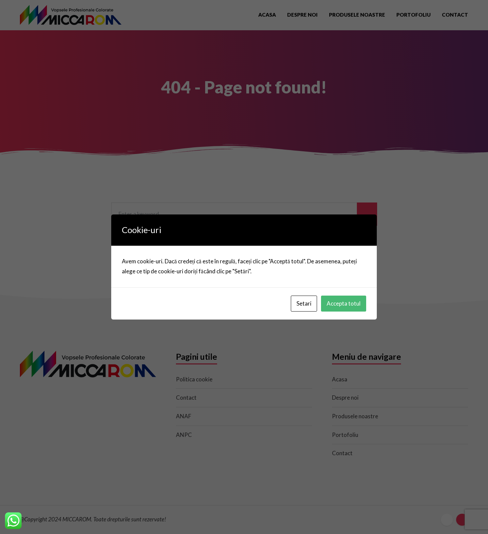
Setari (303, 303)
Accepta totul (344, 303)
